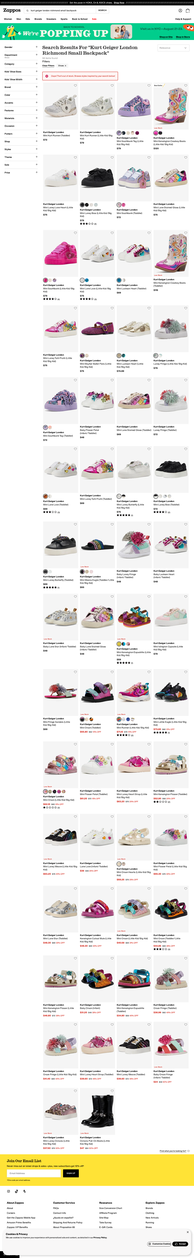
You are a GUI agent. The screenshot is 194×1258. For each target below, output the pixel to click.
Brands (149, 1208)
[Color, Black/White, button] (87, 205)
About (10, 1208)
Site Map (104, 1217)
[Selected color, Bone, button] (119, 864)
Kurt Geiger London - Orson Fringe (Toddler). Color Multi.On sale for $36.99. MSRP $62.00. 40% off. (171, 986)
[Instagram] (8, 1191)
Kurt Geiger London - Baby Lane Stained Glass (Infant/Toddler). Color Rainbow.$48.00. (97, 629)
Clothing (150, 1213)
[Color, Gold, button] (123, 280)
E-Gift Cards (105, 1227)
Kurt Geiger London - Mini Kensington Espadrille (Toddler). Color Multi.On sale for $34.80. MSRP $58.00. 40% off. (134, 986)
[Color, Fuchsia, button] (123, 205)
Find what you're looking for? (173, 1151)
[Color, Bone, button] (87, 355)
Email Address (17, 1173)
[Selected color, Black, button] (82, 205)
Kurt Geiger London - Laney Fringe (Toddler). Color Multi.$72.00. (171, 409)
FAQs (56, 1208)
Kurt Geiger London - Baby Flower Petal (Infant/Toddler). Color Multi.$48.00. (97, 409)
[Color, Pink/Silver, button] (123, 719)
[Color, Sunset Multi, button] (137, 133)
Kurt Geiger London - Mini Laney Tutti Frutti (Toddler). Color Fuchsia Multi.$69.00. (97, 481)
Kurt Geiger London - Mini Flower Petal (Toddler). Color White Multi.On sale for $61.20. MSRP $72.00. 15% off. (97, 775)
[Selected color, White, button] (82, 280)
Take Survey (105, 1222)
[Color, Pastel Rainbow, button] (87, 571)
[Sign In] (180, 10)
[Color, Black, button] (123, 496)
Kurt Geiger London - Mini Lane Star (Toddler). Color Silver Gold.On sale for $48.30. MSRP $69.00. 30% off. (60, 918)
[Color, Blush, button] (50, 280)
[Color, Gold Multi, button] (87, 719)
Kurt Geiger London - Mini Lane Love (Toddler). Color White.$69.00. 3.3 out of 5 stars (60, 481)
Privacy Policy (100, 1237)
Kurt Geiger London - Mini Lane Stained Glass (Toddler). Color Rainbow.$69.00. (134, 409)
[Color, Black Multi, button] (160, 133)
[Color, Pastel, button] (128, 644)
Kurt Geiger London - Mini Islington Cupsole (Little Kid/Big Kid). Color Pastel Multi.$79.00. (171, 629)
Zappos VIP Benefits (17, 1227)
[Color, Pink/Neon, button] (128, 133)
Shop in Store (183, 37)
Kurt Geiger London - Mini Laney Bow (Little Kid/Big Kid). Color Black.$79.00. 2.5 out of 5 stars (97, 190)
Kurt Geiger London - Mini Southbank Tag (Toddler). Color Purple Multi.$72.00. (60, 409)
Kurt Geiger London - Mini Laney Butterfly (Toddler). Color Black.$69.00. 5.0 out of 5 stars (60, 555)
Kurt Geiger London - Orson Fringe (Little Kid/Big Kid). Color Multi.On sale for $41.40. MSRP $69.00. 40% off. (60, 1052)
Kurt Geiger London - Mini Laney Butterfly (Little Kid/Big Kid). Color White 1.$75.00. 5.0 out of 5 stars (134, 481)
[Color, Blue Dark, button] (123, 133)
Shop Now (119, 2)
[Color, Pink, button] (91, 571)
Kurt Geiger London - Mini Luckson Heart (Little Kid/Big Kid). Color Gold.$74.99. (134, 339)
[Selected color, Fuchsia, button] (45, 280)
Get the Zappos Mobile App (21, 1217)
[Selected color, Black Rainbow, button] (82, 571)
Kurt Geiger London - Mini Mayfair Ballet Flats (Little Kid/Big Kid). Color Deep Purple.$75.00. (97, 339)
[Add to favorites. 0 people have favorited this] (75, 85)
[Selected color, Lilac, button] (119, 205)
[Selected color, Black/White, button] (156, 496)
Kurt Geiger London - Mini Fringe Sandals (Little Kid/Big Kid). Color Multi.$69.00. (60, 703)
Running (150, 1222)
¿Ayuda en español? (63, 1217)
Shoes (61, 65)
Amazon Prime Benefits (19, 1222)
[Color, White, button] (160, 355)
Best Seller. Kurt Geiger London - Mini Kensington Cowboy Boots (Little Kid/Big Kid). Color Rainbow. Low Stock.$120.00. (171, 116)
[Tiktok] (16, 1191)
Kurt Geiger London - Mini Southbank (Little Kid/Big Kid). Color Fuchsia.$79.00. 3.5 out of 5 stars (60, 265)
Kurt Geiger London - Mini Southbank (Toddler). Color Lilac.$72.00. (134, 190)
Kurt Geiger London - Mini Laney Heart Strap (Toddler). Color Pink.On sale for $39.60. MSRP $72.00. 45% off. (97, 1052)
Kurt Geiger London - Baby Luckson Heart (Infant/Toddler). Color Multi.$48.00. (171, 555)
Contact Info (59, 1213)
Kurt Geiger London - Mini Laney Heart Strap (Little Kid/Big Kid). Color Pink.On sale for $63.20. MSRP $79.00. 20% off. (134, 775)
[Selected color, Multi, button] (119, 280)
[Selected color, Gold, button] (119, 355)
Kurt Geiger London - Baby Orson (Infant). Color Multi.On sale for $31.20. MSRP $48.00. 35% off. (97, 986)
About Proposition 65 (64, 1227)
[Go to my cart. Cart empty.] (188, 10)
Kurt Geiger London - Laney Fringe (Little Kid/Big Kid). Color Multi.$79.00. (171, 339)
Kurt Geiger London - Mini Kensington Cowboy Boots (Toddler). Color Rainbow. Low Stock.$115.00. (171, 265)
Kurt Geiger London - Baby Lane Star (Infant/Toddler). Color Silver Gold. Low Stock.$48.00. (60, 629)
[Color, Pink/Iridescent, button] (91, 205)
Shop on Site (166, 37)
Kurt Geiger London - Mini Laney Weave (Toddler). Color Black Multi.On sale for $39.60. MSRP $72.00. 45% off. (134, 1052)
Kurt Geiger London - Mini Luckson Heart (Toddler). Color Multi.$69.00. (134, 265)
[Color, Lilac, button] (54, 280)
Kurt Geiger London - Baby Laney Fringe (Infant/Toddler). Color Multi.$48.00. (134, 555)
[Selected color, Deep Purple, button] (82, 355)
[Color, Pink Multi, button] (132, 133)
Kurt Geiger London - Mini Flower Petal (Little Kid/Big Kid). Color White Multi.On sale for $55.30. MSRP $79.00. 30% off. (171, 847)
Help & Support (183, 19)
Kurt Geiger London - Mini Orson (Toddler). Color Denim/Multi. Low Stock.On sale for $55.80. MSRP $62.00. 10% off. (97, 703)
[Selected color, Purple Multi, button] (119, 133)
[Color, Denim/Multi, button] (54, 791)
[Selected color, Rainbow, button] (156, 133)
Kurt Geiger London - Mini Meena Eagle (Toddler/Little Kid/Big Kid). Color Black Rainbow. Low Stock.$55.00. (97, 555)
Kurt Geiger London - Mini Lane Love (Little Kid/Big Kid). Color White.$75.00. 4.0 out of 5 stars (97, 265)
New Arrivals (152, 1217)
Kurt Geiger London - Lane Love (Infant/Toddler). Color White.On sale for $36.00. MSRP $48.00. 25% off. (97, 847)
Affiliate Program (108, 1213)
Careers (11, 1213)
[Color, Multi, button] (96, 205)
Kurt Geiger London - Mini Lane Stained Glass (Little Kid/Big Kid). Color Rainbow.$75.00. (171, 190)
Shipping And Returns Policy (68, 1222)
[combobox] (60, 10)
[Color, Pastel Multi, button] (50, 791)
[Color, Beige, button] (160, 496)
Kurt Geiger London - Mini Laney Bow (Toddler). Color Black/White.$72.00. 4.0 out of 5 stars (171, 481)
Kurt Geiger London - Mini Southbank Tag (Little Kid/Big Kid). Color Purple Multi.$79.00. (134, 116)
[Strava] (24, 1191)
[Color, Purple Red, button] (59, 791)
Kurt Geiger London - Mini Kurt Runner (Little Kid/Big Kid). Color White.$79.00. (97, 116)
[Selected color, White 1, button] (119, 496)
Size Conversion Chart (110, 1208)
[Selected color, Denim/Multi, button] (82, 719)
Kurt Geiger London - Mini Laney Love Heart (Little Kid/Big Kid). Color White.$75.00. (60, 190)
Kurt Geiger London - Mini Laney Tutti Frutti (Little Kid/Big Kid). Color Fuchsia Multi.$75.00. (60, 339)
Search (102, 10)
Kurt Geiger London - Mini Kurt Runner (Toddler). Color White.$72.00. (60, 116)
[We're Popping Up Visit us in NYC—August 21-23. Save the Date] (97, 31)
